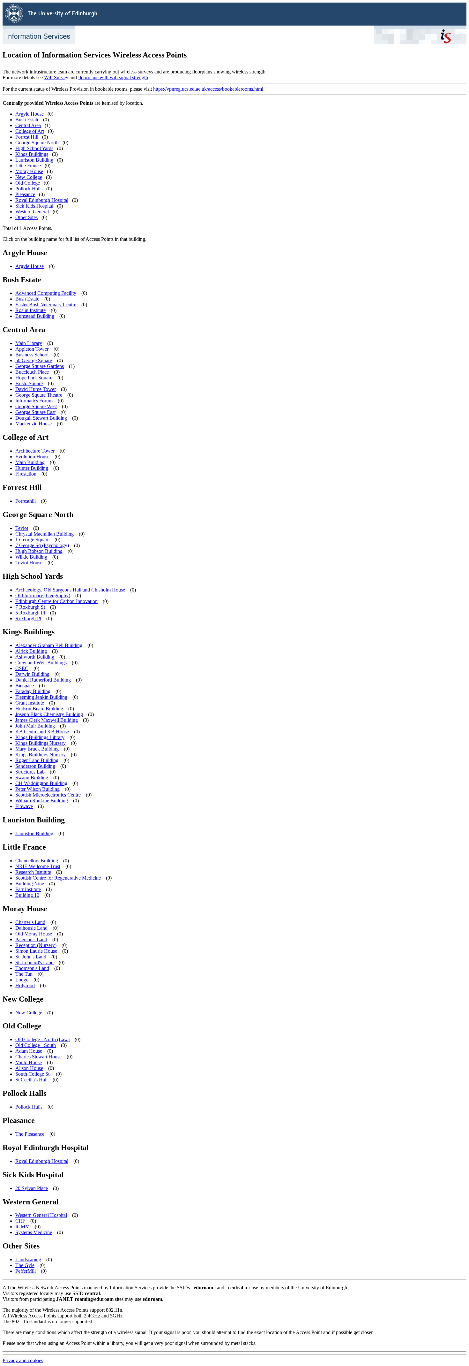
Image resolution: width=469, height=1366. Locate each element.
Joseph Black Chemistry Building (49, 714)
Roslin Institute (30, 310)
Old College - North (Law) (42, 1039)
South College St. (33, 1074)
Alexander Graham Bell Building (48, 645)
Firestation (25, 474)
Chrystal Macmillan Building (44, 534)
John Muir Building (35, 726)
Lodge (21, 979)
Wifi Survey (56, 77)
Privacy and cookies (23, 1360)
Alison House (29, 1068)
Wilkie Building (31, 557)
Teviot (21, 528)
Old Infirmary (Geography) (42, 595)
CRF (20, 1221)
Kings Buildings (31, 154)
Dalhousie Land (31, 928)
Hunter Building (31, 468)
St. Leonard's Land (34, 962)
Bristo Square (29, 383)
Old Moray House (33, 933)
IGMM (22, 1226)
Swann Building (31, 777)
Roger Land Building (36, 760)
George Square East (35, 412)
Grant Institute (29, 703)
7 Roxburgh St (30, 607)
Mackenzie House (33, 423)
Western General (32, 211)
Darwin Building (32, 674)
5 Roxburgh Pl (30, 612)
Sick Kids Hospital (34, 206)
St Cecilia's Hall (31, 1079)
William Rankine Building (41, 800)
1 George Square (32, 539)
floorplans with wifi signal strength (113, 77)
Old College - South (35, 1045)
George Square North (37, 142)
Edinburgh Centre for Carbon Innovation (56, 601)
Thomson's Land (32, 968)
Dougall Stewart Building (41, 418)
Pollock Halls (28, 188)
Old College (27, 183)
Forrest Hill (26, 137)
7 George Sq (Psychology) (42, 545)
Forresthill (25, 501)
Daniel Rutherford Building (43, 680)
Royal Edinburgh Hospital (41, 200)
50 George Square (33, 360)
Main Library (28, 343)
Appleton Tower (31, 349)
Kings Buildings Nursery (40, 743)
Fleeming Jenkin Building (41, 697)
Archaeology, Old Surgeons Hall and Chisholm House (70, 589)
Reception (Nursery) (35, 945)
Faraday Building (32, 691)
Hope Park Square (33, 377)
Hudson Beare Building (39, 708)
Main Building (30, 462)
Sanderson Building (35, 766)
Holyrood (25, 985)
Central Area (28, 125)
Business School (31, 354)
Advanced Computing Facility (45, 293)
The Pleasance (29, 1134)
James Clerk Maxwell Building (46, 720)
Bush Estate (27, 119)
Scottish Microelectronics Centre (48, 794)
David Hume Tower (35, 389)
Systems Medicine (33, 1232)
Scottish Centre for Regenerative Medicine (58, 878)
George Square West (36, 406)
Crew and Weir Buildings (41, 662)
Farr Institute (28, 889)
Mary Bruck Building (37, 749)
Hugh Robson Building (39, 551)
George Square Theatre (38, 395)
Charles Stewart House (38, 1056)
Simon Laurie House (36, 951)
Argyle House (29, 114)
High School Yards (34, 148)
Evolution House (32, 456)
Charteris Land (30, 922)
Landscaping (28, 1259)
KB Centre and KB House (42, 731)
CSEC (21, 668)
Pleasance (25, 194)
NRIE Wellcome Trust (37, 866)
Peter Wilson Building (37, 789)
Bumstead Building (34, 316)
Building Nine (29, 883)
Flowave (24, 806)
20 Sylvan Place (31, 1188)
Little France (28, 165)
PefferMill (25, 1271)
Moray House (29, 171)
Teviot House (28, 562)
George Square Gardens (39, 366)
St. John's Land (30, 956)
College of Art (29, 131)
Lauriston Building (34, 160)
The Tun (24, 974)
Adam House (28, 1051)
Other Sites (26, 217)
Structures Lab (30, 772)
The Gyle (24, 1265)
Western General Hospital (41, 1215)
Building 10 (27, 895)
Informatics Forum (34, 400)
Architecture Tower (35, 451)
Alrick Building (31, 651)
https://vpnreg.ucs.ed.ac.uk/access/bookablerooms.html (208, 89)
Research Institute (33, 872)
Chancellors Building (36, 860)
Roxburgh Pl (28, 618)
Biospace (24, 685)
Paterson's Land (31, 939)
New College (28, 177)
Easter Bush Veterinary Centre (45, 304)
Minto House (28, 1062)
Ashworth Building (34, 657)
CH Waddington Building (41, 783)
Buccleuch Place (32, 372)
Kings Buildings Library (39, 737)
